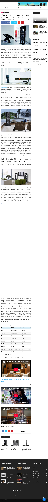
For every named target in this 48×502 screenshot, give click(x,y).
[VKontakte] (44, 1)
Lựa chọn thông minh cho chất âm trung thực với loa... (11, 468)
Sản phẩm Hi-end (10, 7)
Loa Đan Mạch (7, 426)
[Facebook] (39, 1)
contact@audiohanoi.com (21, 495)
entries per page (8, 324)
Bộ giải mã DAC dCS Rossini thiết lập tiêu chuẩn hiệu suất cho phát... (39, 51)
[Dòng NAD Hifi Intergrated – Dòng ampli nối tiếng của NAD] (35, 26)
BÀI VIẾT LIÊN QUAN (5, 437)
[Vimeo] (42, 1)
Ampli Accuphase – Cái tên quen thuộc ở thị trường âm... (27, 468)
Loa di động (35, 480)
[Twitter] (41, 1)
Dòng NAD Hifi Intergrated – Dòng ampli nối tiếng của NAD (43, 26)
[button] (45, 7)
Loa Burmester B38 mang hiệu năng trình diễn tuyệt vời (15, 448)
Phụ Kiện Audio (36, 477)
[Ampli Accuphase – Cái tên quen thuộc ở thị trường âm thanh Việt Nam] (19, 468)
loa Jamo (12, 55)
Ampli (34, 479)
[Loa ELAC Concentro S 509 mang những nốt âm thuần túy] (5, 443)
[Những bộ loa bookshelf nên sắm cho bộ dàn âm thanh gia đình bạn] (19, 475)
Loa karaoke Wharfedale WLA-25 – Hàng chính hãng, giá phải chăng (40, 19)
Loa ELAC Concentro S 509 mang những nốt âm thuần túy (5, 448)
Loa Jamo (12, 426)
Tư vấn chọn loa (29, 7)
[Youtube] (46, 1)
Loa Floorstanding (5, 12)
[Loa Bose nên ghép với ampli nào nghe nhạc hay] (19, 481)
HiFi (24, 7)
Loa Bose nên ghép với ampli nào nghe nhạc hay (27, 481)
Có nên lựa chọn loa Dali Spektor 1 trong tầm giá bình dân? (43, 32)
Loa (1, 12)
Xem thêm (39, 64)
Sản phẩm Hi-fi (18, 7)
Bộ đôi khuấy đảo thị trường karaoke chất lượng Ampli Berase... (10, 481)
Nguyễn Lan (4, 19)
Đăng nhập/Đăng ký (15, 0)
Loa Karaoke (35, 471)
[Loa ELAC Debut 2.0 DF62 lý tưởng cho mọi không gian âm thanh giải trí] (26, 443)
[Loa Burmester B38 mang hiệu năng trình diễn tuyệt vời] (16, 443)
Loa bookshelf (36, 475)
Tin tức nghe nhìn (37, 7)
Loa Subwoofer (36, 482)
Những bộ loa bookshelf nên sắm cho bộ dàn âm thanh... (27, 474)
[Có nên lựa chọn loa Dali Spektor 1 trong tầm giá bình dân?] (35, 32)
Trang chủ (3, 7)
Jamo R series (4, 87)
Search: (16, 324)
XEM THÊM (13, 437)
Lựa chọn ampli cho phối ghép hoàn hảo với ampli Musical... (11, 474)
